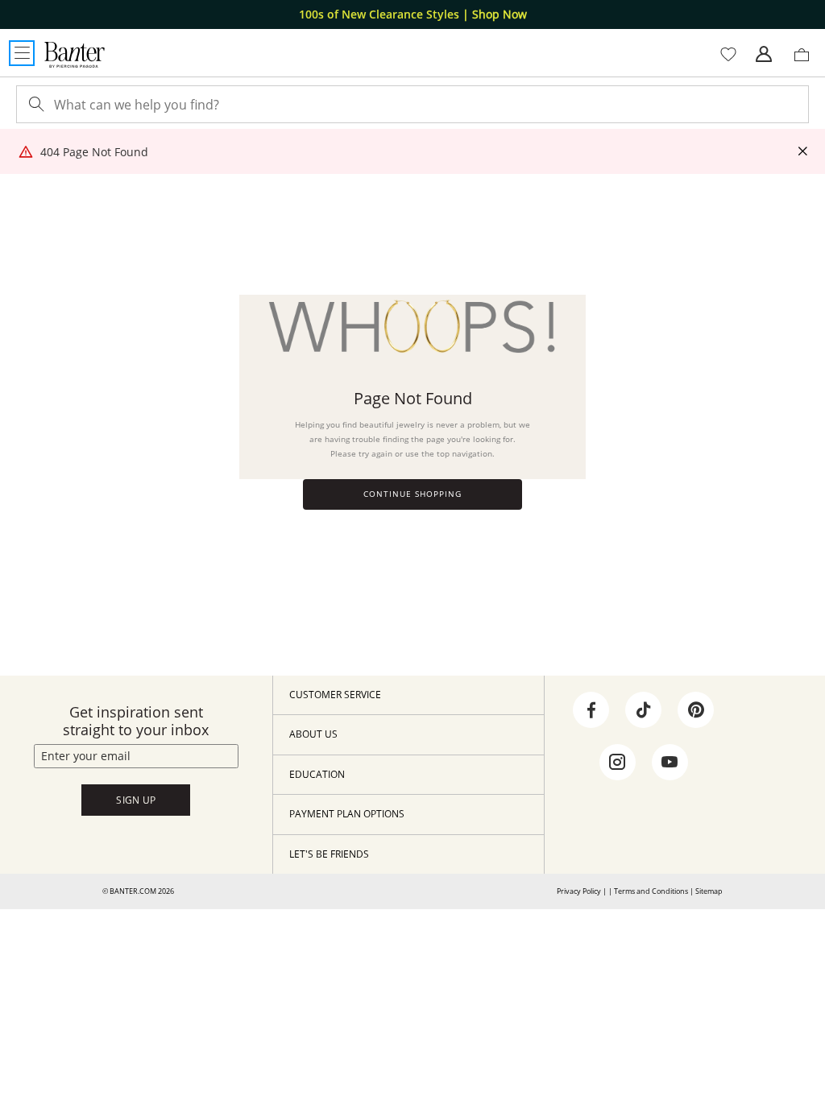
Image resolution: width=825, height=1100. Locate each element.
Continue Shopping (412, 494)
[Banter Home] (74, 55)
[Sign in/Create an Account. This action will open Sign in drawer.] (763, 54)
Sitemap (709, 891)
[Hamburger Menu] (21, 53)
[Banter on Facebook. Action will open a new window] (591, 710)
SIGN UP (136, 800)
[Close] (802, 152)
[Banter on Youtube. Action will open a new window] (669, 762)
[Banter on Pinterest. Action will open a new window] (696, 710)
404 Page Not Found (94, 151)
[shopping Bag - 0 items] (807, 61)
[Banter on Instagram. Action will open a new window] (617, 762)
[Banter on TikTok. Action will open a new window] (643, 710)
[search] (34, 104)
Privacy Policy (579, 891)
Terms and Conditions (651, 891)
